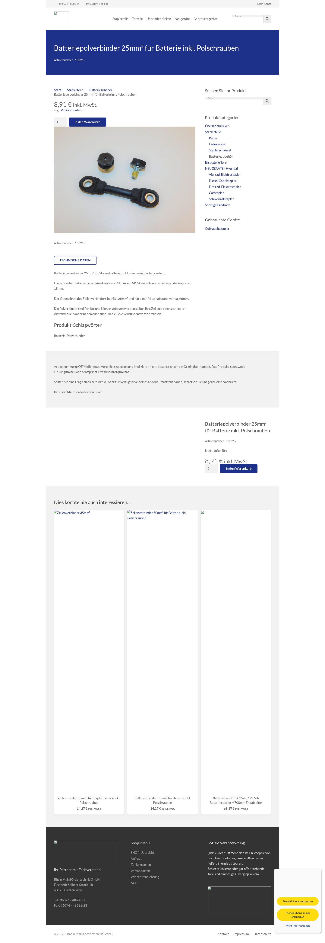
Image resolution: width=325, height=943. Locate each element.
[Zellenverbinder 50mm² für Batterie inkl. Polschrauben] (162, 651)
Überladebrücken (217, 126)
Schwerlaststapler (221, 199)
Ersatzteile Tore (216, 162)
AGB (134, 883)
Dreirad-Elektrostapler (225, 187)
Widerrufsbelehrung (145, 877)
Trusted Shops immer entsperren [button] (297, 914)
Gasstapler (216, 193)
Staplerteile (75, 90)
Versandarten (140, 871)
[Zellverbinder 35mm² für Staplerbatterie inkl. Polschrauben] (89, 651)
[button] (189, 133)
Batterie (59, 336)
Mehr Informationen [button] (298, 925)
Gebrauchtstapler (217, 229)
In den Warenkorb (87, 122)
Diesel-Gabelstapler (223, 181)
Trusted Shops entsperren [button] (298, 901)
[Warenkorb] (223, 19)
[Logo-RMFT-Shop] (61, 18)
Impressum (241, 934)
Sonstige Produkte (217, 205)
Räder (213, 138)
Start (57, 90)
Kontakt (223, 934)
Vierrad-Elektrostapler (225, 174)
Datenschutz (262, 934)
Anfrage (136, 859)
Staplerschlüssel (220, 150)
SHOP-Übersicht (142, 852)
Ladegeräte (217, 144)
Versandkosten (71, 110)
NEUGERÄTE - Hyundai (221, 168)
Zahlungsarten (141, 865)
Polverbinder (76, 336)
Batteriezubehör (100, 90)
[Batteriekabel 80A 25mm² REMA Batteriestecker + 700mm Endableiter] (236, 651)
